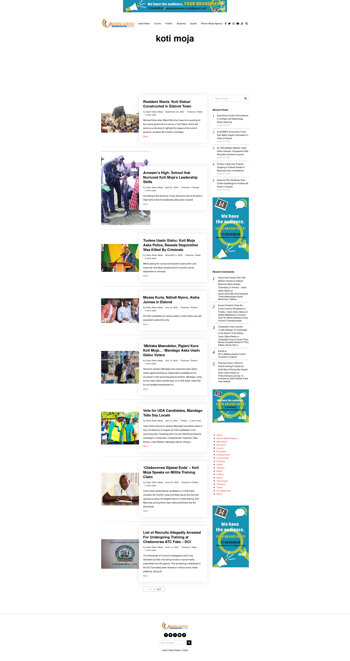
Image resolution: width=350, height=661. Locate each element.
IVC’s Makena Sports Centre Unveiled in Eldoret (232, 355)
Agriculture (221, 441)
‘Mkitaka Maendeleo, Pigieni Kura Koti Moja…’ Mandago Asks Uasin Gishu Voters (171, 350)
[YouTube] (238, 23)
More (145, 136)
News (199, 111)
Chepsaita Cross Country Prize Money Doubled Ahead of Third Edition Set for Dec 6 (233, 342)
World (219, 494)
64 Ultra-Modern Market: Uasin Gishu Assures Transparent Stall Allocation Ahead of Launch (232, 151)
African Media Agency (211, 23)
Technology (222, 480)
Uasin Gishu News (154, 111)
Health (219, 464)
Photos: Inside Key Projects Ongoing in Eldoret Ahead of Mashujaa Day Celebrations (230, 167)
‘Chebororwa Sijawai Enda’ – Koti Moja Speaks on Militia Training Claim (171, 472)
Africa (219, 435)
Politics (169, 23)
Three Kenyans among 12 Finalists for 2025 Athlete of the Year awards (233, 378)
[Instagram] (233, 23)
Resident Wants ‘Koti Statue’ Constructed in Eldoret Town (167, 104)
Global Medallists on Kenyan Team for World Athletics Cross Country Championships (233, 318)
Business (181, 23)
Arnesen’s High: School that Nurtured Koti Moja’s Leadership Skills (170, 177)
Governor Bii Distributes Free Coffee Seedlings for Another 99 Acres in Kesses (232, 183)
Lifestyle (195, 187)
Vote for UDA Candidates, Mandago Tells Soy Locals (172, 413)
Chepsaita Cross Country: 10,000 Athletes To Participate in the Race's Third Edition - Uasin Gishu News (232, 331)
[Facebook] (225, 23)
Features (191, 111)
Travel (219, 487)
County (157, 23)
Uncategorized (223, 490)
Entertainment (223, 454)
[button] (245, 98)
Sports (193, 23)
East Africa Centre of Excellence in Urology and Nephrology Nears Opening (232, 119)
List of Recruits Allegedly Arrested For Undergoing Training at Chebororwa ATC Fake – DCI (172, 537)
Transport (221, 484)
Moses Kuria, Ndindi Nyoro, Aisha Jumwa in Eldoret (171, 299)
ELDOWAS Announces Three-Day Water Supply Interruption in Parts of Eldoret (232, 135)
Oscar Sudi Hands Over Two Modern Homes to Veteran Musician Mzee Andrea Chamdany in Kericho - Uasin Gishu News (232, 284)
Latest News (144, 23)
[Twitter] (229, 23)
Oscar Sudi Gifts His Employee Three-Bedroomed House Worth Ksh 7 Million (233, 296)
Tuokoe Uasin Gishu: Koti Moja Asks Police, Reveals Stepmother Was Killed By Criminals (170, 245)
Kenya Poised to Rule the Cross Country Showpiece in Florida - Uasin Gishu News (232, 308)
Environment (222, 457)
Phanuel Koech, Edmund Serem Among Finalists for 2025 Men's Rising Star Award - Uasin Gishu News (233, 367)
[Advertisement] (175, 66)
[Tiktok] (242, 23)
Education (221, 451)
